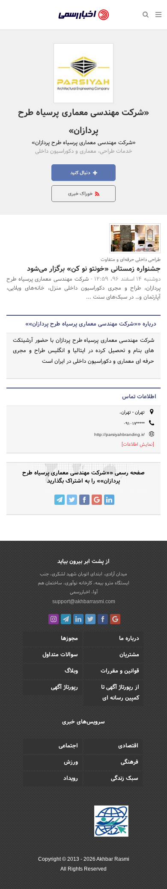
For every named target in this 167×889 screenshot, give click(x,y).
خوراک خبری (81, 194)
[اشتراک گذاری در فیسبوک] (84, 500)
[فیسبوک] (103, 619)
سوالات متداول (60, 655)
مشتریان (129, 655)
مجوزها (69, 638)
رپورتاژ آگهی (64, 687)
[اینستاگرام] (53, 619)
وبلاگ (71, 671)
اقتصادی (128, 746)
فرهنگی (129, 762)
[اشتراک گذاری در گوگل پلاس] (97, 500)
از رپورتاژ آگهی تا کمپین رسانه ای (120, 693)
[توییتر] (90, 619)
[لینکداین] (78, 619)
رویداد (70, 778)
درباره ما (129, 638)
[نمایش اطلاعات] (138, 444)
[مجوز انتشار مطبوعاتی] (111, 822)
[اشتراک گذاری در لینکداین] (109, 500)
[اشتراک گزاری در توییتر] (72, 500)
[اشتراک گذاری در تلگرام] (59, 500)
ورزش (71, 762)
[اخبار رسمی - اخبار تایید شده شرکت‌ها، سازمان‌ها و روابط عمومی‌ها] (84, 15)
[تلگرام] (66, 619)
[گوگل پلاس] (115, 619)
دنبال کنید (81, 173)
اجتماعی (68, 746)
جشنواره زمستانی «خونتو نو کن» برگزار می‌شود (94, 269)
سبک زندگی (124, 778)
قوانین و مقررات (120, 671)
